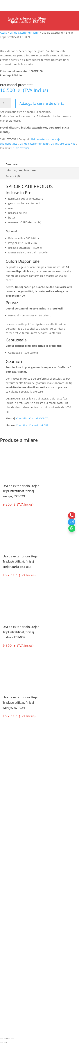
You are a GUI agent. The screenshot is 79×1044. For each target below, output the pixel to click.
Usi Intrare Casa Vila (63, 143)
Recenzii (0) (13, 176)
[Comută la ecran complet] (5, 1038)
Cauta (19, 4)
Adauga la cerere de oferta (41, 103)
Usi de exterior (20, 148)
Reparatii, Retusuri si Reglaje (21, 893)
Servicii (6, 834)
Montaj (6, 841)
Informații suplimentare (21, 170)
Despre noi (9, 827)
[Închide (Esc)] (12, 1038)
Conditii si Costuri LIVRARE (32, 425)
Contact (7, 900)
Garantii (7, 848)
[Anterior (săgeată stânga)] (1, 1042)
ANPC (34, 1006)
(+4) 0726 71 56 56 (17, 793)
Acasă (3, 32)
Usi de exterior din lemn (24, 32)
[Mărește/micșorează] (1, 1038)
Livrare (6, 886)
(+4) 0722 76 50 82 (17, 799)
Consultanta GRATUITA (17, 879)
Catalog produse (13, 855)
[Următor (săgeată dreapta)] (5, 1042)
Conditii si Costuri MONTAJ (32, 418)
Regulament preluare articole (21, 914)
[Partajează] (8, 1038)
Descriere (11, 164)
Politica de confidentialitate (19, 907)
